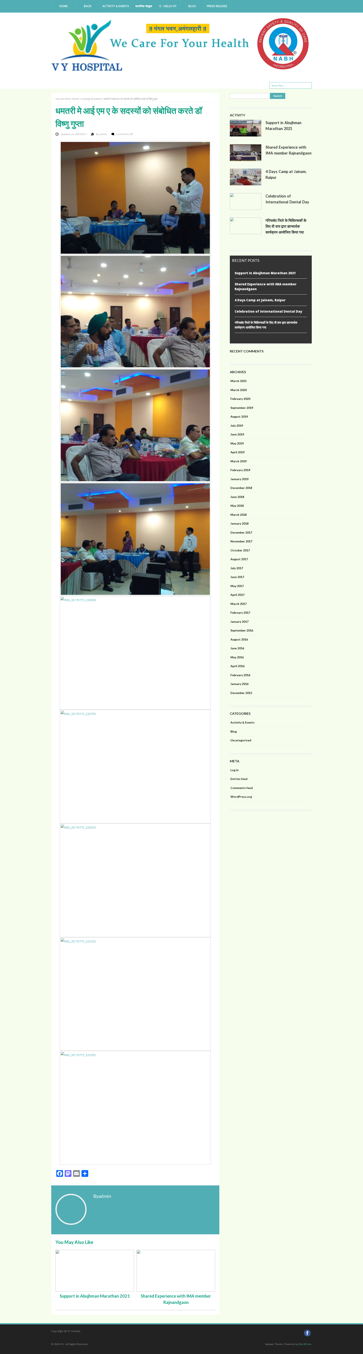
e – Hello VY (167, 6)
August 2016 (239, 639)
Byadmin (102, 1196)
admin (104, 134)
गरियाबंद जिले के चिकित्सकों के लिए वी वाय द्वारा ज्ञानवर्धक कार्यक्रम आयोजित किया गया (286, 226)
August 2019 (239, 416)
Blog (192, 6)
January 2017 (239, 621)
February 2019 (240, 470)
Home (63, 6)
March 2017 (238, 604)
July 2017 (236, 568)
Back (87, 6)
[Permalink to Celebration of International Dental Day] (245, 209)
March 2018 (238, 514)
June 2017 (237, 577)
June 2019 (237, 434)
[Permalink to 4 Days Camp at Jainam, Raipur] (245, 184)
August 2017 (239, 559)
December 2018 (241, 488)
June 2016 (237, 648)
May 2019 (237, 443)
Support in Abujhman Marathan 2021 (95, 1295)
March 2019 (238, 461)
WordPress (305, 1344)
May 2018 (237, 505)
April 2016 (237, 666)
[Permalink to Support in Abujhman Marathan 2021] (245, 135)
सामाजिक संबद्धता (143, 6)
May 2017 (237, 586)
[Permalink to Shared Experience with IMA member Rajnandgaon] (245, 160)
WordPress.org (241, 796)
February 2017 (240, 612)
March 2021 (238, 381)
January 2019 (239, 479)
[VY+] (181, 69)
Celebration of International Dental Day (268, 311)
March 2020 (238, 390)
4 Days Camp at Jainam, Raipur (260, 300)
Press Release (217, 6)
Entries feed (238, 779)
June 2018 (237, 497)
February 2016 (240, 675)
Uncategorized (240, 740)
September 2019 (241, 407)
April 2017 (237, 594)
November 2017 (241, 541)
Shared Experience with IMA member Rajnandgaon (265, 286)
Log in (234, 770)
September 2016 (241, 630)
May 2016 (237, 657)
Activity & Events (115, 6)
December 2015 (241, 693)
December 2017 (241, 532)
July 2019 (236, 425)
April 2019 (237, 452)
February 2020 (240, 398)
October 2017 (240, 550)
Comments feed (241, 788)
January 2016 (239, 684)
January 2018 (239, 523)
